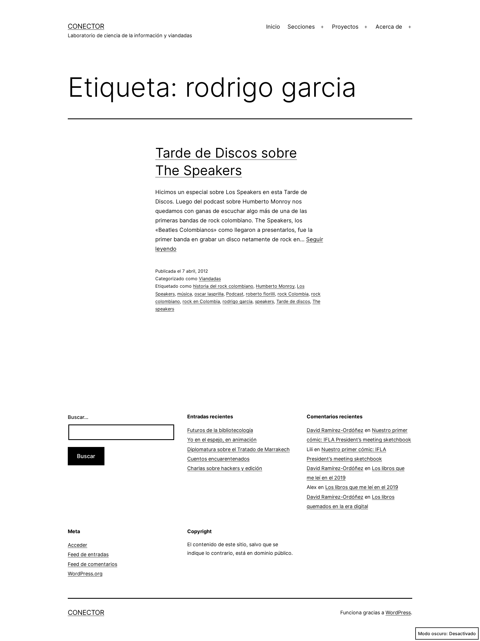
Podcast (234, 294)
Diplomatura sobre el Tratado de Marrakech (238, 449)
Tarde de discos (293, 301)
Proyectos (345, 26)
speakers (264, 301)
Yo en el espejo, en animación (222, 440)
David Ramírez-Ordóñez (335, 430)
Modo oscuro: (433, 633)
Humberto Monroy (275, 286)
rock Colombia (293, 294)
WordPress (398, 612)
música (184, 294)
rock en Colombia (201, 301)
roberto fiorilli (260, 294)
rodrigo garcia (237, 301)
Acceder (77, 545)
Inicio (273, 26)
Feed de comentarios (92, 564)
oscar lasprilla (209, 294)
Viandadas (210, 278)
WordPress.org (85, 574)
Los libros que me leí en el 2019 (361, 487)
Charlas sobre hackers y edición (224, 468)
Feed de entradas (88, 554)
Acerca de (389, 26)
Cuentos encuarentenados (218, 459)
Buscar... (78, 417)
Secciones (301, 26)
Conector (86, 26)
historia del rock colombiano (223, 286)
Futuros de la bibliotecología (220, 430)
